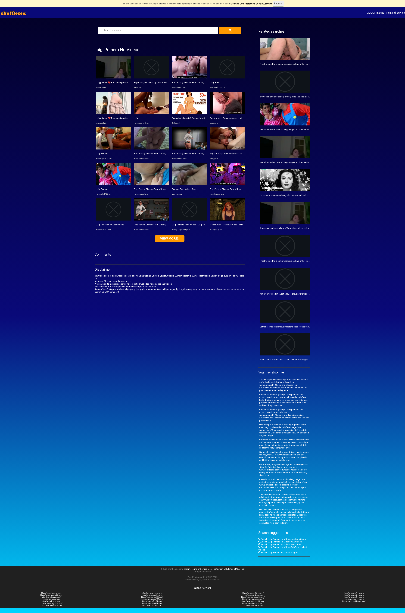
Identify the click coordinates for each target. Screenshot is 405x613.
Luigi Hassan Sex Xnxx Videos (110, 224)
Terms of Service (395, 12)
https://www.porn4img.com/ (354, 599)
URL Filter (228, 569)
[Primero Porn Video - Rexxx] (189, 184)
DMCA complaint (111, 292)
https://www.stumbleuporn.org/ (353, 601)
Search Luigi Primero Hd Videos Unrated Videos (283, 539)
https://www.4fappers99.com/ (51, 595)
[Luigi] (151, 113)
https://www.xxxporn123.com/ (152, 599)
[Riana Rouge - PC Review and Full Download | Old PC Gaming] (227, 219)
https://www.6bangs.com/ (51, 597)
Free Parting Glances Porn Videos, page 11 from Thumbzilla (162, 153)
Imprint (380, 12)
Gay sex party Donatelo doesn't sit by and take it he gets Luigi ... (240, 118)
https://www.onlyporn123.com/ (253, 605)
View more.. (169, 238)
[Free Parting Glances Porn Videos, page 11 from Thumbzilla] (151, 148)
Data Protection (215, 569)
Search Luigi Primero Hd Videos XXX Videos (281, 541)
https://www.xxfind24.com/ (152, 601)
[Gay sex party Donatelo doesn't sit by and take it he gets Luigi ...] (227, 113)
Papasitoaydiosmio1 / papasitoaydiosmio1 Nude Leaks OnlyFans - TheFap (169, 82)
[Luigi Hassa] (227, 77)
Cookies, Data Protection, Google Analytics (251, 3)
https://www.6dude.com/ (51, 599)
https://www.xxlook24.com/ (152, 603)
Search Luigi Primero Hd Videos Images (279, 552)
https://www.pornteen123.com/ (252, 601)
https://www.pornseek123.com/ (253, 597)
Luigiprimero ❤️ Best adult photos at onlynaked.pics (120, 82)
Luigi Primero (102, 153)
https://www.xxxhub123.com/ (152, 597)
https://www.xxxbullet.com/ (152, 595)
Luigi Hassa (215, 82)
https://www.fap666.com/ (51, 601)
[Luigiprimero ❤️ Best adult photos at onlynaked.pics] (113, 77)
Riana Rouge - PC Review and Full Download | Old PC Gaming (238, 224)
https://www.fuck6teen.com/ (253, 595)
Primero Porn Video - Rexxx (185, 189)
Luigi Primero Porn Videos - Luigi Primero (191, 224)
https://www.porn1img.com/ (353, 593)
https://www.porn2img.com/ (353, 595)
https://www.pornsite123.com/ (51, 603)
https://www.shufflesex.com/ (51, 605)
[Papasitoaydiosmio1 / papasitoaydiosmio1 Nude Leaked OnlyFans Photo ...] (189, 113)
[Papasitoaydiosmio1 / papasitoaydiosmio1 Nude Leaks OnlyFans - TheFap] (151, 77)
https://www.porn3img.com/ (353, 597)
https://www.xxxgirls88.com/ (152, 605)
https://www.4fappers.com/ (51, 593)
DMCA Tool (239, 569)
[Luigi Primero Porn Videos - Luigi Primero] (189, 219)
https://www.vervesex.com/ (152, 593)
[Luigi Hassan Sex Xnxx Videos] (113, 219)
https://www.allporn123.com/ (253, 603)
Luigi (136, 118)
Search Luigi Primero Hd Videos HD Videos (280, 544)
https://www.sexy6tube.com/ (253, 593)
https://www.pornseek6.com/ (253, 599)
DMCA (370, 12)
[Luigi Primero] (113, 148)
